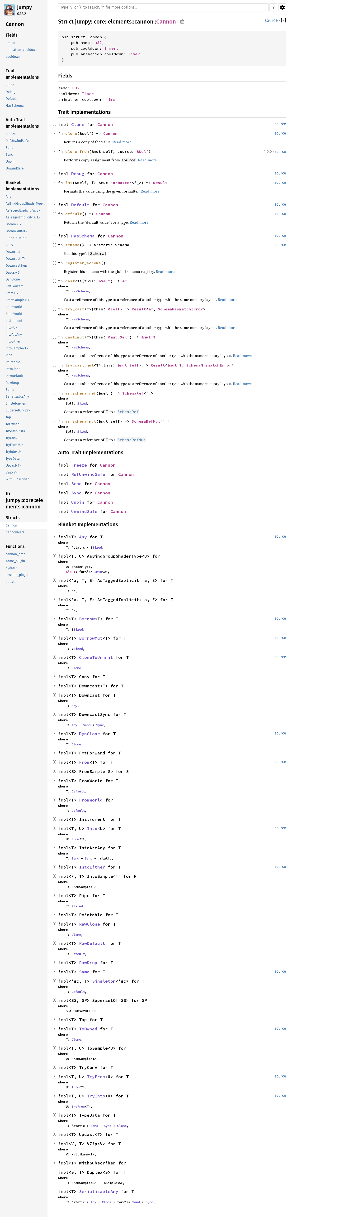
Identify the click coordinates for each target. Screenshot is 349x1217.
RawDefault (92, 943)
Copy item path (182, 21)
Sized (82, 403)
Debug (77, 173)
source (271, 20)
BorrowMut (91, 638)
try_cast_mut (79, 365)
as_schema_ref (80, 393)
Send (76, 483)
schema (72, 244)
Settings (282, 7)
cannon (143, 21)
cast (70, 281)
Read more (122, 142)
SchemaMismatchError (180, 309)
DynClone (89, 733)
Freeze (79, 465)
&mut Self (118, 337)
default (73, 213)
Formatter (121, 182)
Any (83, 537)
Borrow (87, 619)
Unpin (77, 502)
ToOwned (88, 1029)
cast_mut (74, 337)
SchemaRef (133, 393)
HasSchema (83, 236)
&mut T (148, 337)
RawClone (89, 924)
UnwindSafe (84, 511)
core (99, 21)
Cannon (166, 21)
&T (124, 281)
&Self (142, 151)
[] (283, 20)
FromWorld (91, 800)
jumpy (24, 7)
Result (160, 182)
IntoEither (92, 867)
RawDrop (88, 962)
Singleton (104, 981)
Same (84, 972)
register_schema (83, 263)
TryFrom (96, 1076)
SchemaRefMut (146, 421)
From (84, 762)
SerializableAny (98, 1191)
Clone (77, 124)
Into (98, 572)
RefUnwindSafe (88, 474)
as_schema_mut (80, 421)
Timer (110, 48)
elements (120, 21)
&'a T (70, 572)
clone (71, 133)
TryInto (96, 1096)
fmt (68, 182)
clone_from (77, 151)
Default (80, 205)
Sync (76, 493)
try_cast (74, 309)
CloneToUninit (96, 657)
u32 (98, 42)
